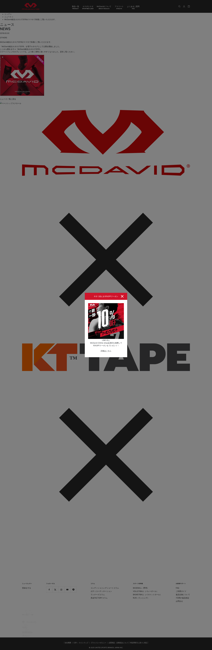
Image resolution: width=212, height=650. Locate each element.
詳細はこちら (106, 351)
